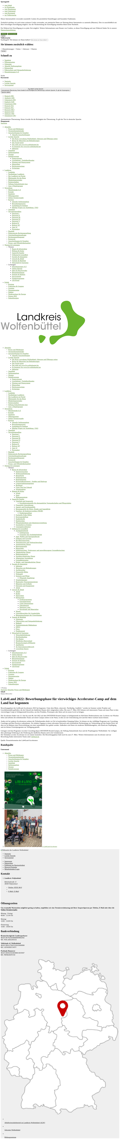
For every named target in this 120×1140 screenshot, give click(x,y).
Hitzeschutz (16, 164)
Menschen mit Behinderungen (26, 568)
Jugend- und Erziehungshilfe (25, 507)
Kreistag (11, 284)
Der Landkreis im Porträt (16, 176)
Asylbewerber (20, 570)
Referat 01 (15, 223)
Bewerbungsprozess (19, 204)
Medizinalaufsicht (22, 554)
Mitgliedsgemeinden (15, 180)
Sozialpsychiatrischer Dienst (25, 556)
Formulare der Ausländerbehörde (31, 535)
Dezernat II (16, 215)
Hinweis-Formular (10, 867)
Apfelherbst (20, 645)
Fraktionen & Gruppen (16, 286)
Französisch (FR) (10, 104)
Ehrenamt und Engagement (25, 586)
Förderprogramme (18, 278)
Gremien (11, 288)
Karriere (11, 200)
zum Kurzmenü (9, 13)
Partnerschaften (13, 182)
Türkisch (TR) (9, 114)
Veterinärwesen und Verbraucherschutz (29, 542)
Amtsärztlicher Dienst (23, 544)
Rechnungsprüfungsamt (16, 237)
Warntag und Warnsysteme (21, 162)
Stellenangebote (13, 152)
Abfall (18, 592)
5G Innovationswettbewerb (25, 647)
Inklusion (15, 148)
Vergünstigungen (21, 580)
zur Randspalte (9, 7)
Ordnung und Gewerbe (23, 538)
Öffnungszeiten (9, 62)
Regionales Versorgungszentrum (27, 582)
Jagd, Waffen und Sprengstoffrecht (27, 536)
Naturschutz (20, 596)
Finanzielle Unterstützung (24, 505)
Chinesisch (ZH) (10, 100)
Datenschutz (8, 863)
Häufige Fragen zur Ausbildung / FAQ (25, 207)
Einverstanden (12, 34)
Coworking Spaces (22, 649)
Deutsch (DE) (9, 96)
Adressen (26, 49)
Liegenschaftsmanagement (25, 483)
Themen (11, 247)
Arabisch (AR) (9, 98)
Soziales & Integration (19, 257)
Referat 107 (16, 225)
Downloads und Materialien (29, 609)
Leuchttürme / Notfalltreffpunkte (23, 160)
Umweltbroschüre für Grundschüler (28, 613)
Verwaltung (8, 188)
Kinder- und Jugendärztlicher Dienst (28, 562)
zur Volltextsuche (10, 15)
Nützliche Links (25, 607)
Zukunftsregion (13, 298)
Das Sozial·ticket (18, 143)
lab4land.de (35, 737)
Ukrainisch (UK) (10, 116)
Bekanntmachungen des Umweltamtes (29, 615)
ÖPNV (18, 627)
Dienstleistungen (8, 49)
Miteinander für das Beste (17, 178)
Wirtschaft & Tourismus (20, 263)
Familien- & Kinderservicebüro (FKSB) (29, 511)
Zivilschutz (16, 168)
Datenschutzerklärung (8, 30)
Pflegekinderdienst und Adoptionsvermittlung (31, 523)
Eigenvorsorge (17, 158)
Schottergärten (21, 489)
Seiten (18, 49)
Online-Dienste (17, 268)
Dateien (34, 49)
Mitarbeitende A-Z (14, 190)
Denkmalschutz (21, 477)
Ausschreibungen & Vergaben (18, 133)
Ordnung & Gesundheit (20, 255)
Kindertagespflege (26, 513)
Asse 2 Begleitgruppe (15, 186)
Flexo (18, 629)
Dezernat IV (16, 219)
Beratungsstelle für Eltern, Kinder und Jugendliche (33, 509)
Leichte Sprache (9, 83)
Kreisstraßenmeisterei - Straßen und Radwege (31, 481)
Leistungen (12, 265)
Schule (18, 493)
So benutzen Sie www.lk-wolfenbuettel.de (26, 146)
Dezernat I (15, 213)
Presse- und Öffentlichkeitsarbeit (19, 243)
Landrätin (11, 172)
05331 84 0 (15, 887)
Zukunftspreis (24, 605)
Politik (6, 282)
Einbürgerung (24, 533)
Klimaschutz (8, 68)
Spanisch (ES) (9, 112)
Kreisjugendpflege (22, 517)
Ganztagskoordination (23, 527)
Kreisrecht (11, 239)
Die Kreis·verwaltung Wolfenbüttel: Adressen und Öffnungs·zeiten (35, 139)
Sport (17, 495)
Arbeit (18, 588)
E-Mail (13, 891)
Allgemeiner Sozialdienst (24, 558)
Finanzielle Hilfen (22, 572)
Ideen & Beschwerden (19, 270)
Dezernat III (16, 217)
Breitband (19, 485)
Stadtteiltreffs (20, 519)
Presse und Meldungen (16, 129)
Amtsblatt (11, 150)
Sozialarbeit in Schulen (24, 525)
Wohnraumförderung (23, 474)
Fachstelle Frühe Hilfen (24, 515)
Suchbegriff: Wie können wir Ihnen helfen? (15, 40)
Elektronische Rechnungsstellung (19, 233)
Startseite (7, 81)
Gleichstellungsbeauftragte (17, 235)
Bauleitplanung (21, 479)
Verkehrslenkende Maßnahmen (26, 625)
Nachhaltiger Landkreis (16, 174)
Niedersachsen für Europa (17, 294)
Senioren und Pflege (23, 576)
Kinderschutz (20, 521)
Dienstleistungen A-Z (11, 72)
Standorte (7, 60)
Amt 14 (14, 227)
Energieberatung (25, 601)
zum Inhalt (8, 5)
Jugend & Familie (18, 253)
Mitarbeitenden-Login (11, 869)
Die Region (20, 639)
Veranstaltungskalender (16, 131)
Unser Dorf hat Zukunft (24, 487)
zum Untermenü (9, 11)
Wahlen (10, 292)
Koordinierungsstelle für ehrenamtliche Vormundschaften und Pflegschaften (45, 503)
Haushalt (11, 231)
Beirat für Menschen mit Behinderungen (25, 141)
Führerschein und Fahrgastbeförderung (17, 70)
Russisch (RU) (9, 110)
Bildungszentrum (21, 497)
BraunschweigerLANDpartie (25, 643)
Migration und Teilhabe (24, 584)
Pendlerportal (20, 631)
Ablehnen (4, 34)
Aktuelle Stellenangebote (13, 66)
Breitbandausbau (21, 637)
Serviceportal (9, 85)
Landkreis (7, 170)
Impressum (8, 861)
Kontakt (11, 192)
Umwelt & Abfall (18, 259)
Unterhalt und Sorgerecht (24, 501)
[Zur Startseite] (43, 344)
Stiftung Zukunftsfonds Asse (18, 184)
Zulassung (7, 64)
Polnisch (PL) (9, 108)
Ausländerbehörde (22, 531)
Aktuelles (7, 127)
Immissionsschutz (22, 472)
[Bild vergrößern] (23, 808)
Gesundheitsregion (22, 560)
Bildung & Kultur (18, 251)
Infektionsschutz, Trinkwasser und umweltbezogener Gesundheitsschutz (40, 550)
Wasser (18, 611)
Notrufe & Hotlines (18, 274)
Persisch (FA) (9, 106)
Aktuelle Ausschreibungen (21, 135)
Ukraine (11, 154)
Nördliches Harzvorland (24, 641)
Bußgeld (18, 623)
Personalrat (16, 229)
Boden (18, 594)
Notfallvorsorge (13, 156)
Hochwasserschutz (18, 166)
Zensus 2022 (12, 296)
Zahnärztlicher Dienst (23, 552)
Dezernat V (16, 221)
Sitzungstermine (13, 290)
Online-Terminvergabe (16, 198)
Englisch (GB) (9, 102)
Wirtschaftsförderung (23, 635)
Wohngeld (19, 574)
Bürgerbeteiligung (18, 272)
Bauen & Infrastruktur (19, 249)
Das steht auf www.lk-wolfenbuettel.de (25, 145)
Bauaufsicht (20, 475)
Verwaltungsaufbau (14, 211)
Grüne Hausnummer (26, 603)
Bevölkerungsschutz (22, 540)
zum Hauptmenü (10, 9)
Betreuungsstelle (21, 546)
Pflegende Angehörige (27, 578)
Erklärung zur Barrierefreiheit (14, 865)
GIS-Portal (15, 280)
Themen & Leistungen (12, 245)
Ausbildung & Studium (20, 206)
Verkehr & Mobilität (19, 261)
